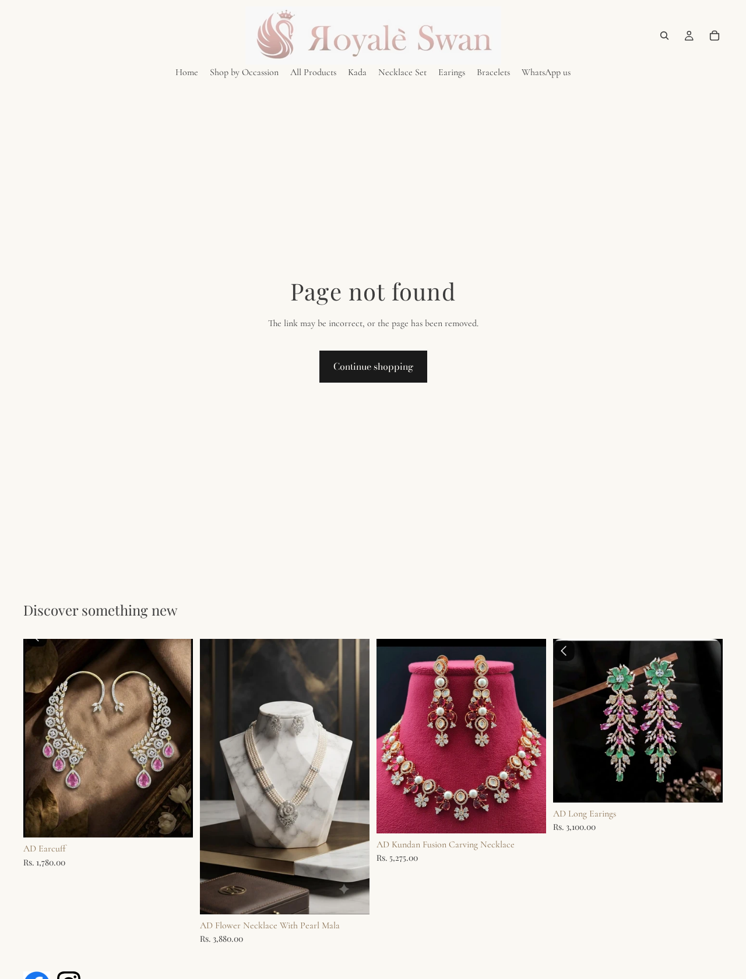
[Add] (174, 820)
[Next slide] (352, 776)
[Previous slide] (217, 776)
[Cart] (714, 35)
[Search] (664, 35)
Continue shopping (373, 366)
